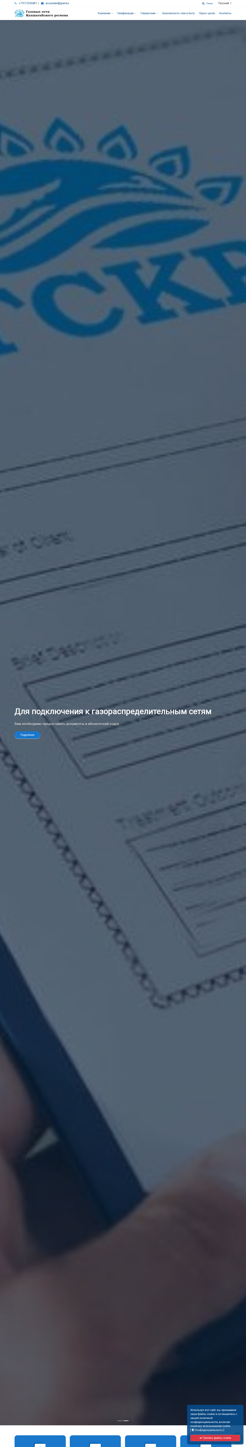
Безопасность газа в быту (178, 13)
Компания (104, 13)
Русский (223, 3)
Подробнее (27, 735)
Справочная (148, 13)
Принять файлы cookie (216, 1437)
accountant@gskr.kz (57, 3)
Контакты (225, 13)
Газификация (125, 13)
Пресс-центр (207, 13)
